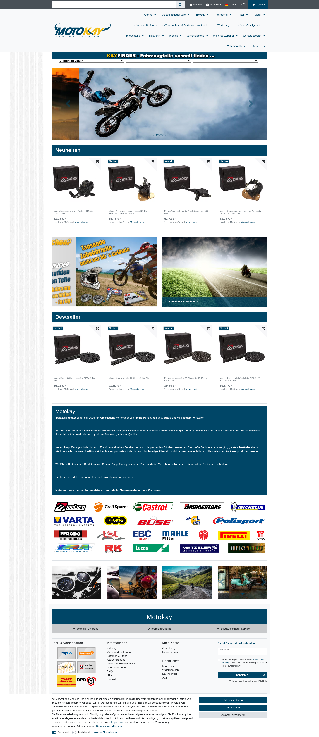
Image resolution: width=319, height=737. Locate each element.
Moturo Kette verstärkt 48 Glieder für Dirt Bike (129, 378)
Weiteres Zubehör (224, 35)
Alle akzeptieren (233, 699)
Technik (174, 35)
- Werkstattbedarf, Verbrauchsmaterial (185, 25)
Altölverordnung (116, 659)
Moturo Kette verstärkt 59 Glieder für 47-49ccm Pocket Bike (185, 379)
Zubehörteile (235, 46)
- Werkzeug (223, 25)
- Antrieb (148, 14)
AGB (165, 677)
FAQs (110, 671)
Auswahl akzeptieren (233, 714)
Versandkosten (81, 222)
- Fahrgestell (221, 14)
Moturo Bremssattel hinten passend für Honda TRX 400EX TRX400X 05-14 (129, 212)
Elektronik (155, 35)
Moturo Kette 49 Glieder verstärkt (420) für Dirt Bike (74, 379)
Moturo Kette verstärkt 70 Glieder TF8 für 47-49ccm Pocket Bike (240, 379)
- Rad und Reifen (144, 25)
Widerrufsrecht (170, 669)
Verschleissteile (195, 35)
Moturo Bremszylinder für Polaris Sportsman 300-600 (186, 212)
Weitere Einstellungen (105, 732)
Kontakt (111, 679)
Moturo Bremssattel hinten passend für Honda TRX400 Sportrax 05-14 (240, 212)
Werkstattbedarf (252, 35)
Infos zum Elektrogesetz (121, 663)
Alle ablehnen (233, 707)
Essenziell (63, 732)
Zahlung (111, 648)
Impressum (168, 665)
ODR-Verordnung (117, 667)
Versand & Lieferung (119, 651)
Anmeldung (169, 648)
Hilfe (109, 675)
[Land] (226, 4)
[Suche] (180, 4)
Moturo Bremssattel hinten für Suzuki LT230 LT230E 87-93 (73, 212)
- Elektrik (199, 14)
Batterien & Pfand (117, 655)
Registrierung (170, 651)
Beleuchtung (133, 35)
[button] (68, 104)
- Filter (241, 14)
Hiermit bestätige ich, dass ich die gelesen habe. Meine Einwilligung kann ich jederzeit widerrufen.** (244, 662)
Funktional (83, 732)
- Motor (257, 14)
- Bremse (256, 46)
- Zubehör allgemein (250, 25)
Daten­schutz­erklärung (109, 725)
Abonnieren (241, 674)
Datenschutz (169, 673)
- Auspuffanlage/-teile (173, 14)
